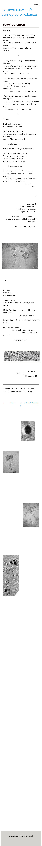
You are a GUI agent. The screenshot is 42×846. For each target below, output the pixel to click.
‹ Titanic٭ (9, 403)
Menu (36, 5)
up (20, 404)
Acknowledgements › (31, 404)
